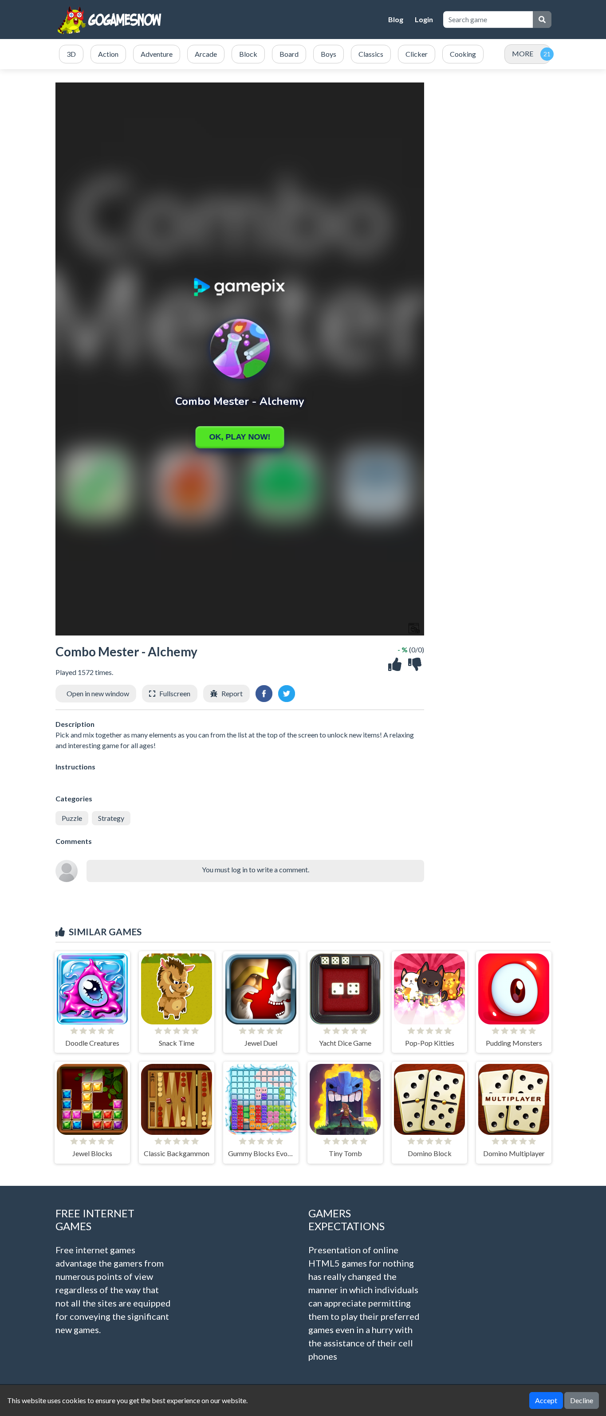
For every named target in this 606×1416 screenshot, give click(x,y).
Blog (395, 19)
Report (232, 693)
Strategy (111, 818)
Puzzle (72, 818)
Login (424, 19)
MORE (522, 53)
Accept (546, 1400)
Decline (581, 1400)
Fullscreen (174, 693)
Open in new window (98, 693)
